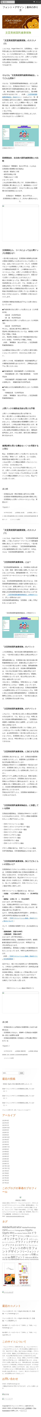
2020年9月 (5, 1130)
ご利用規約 (28, 1408)
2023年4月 (5, 1120)
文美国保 (20, 516)
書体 (9, 1257)
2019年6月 (5, 1144)
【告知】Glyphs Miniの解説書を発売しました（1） (17, 1084)
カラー (31, 1239)
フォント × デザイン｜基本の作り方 (20, 9)
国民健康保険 (11, 516)
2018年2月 (5, 1161)
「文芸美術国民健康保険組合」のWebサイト (22, 595)
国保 (5, 516)
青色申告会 (27, 1259)
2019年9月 (5, 1139)
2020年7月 (5, 1132)
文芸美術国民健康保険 (30, 516)
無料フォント (18, 1257)
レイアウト (18, 1255)
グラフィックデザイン (20, 1243)
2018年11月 (6, 1147)
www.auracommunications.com (15, 1216)
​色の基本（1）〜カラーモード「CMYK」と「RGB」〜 (18, 1325)
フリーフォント (28, 1251)
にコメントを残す (15, 519)
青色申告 (22, 1259)
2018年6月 (5, 1154)
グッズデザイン (10, 1242)
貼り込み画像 (10, 1259)
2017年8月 (5, 1173)
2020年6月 (5, 1135)
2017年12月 (6, 1166)
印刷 (33, 1254)
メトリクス (11, 1255)
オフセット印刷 (23, 1236)
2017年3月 (5, 1180)
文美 (16, 516)
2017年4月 (5, 1178)
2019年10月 (6, 1137)
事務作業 (23, 1051)
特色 (26, 1257)
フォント (6, 1248)
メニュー (38, 2)
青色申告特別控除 (34, 1259)
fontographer (20, 1230)
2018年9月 (5, 1149)
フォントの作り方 (20, 1248)
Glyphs (28, 1230)
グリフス (9, 1244)
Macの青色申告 (18, 1233)
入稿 (22, 1255)
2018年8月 (5, 1151)
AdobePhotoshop (29, 1227)
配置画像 (17, 1259)
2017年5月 (5, 1175)
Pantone (25, 1233)
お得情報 (17, 512)
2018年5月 (5, 1156)
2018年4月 (5, 1159)
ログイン (23, 1410)
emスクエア (11, 1230)
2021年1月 (5, 1125)
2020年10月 (6, 1127)
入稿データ (27, 1255)
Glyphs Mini (8, 1232)
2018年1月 (5, 1163)
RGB (29, 1233)
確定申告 (30, 1257)
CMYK (5, 1230)
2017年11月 (6, 1168)
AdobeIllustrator (12, 1227)
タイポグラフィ (21, 1245)
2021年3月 (5, 1123)
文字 (6, 1257)
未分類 (22, 512)
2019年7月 (5, 1142)
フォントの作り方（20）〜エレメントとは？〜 (16, 1110)
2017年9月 (5, 1171)
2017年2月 (5, 1183)
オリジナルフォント (16, 1239)
